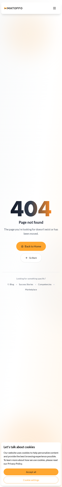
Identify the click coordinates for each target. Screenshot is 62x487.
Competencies (44, 284)
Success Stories (26, 284)
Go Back (33, 257)
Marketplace (31, 289)
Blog (12, 284)
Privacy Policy (15, 463)
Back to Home (33, 246)
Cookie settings (31, 480)
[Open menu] (54, 8)
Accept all (31, 471)
